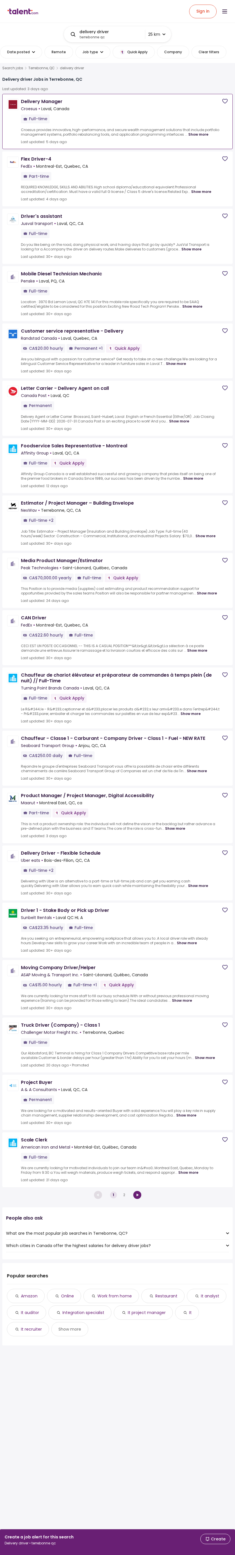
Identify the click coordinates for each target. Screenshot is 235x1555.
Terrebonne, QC (41, 68)
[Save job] (225, 101)
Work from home (114, 1296)
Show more (198, 134)
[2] (137, 1195)
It (190, 1312)
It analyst (210, 1296)
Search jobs (12, 68)
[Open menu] (224, 11)
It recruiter (31, 1329)
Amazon (29, 1296)
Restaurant (166, 1296)
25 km (154, 34)
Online (67, 1296)
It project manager (147, 1312)
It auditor (30, 1312)
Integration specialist (83, 1312)
